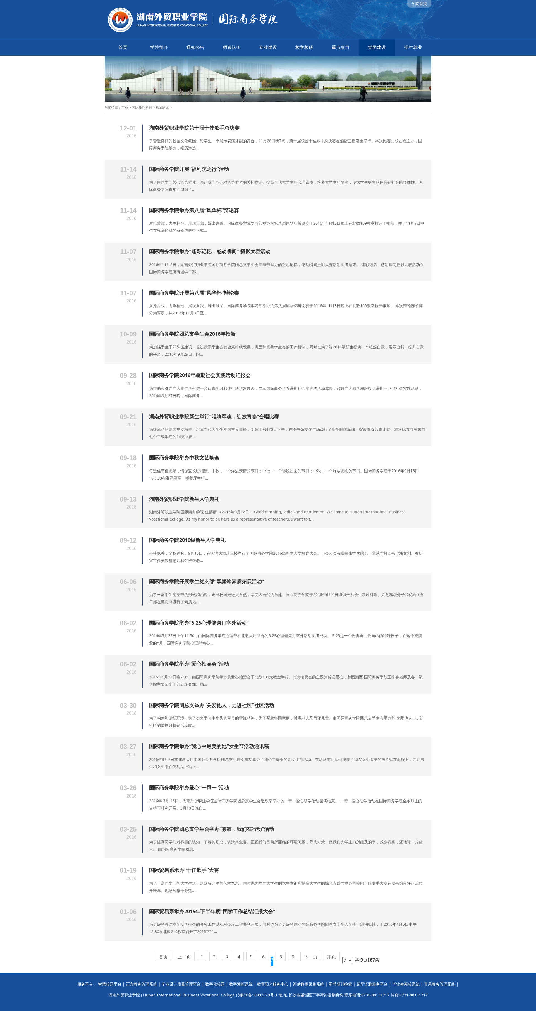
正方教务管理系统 (141, 984)
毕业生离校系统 (406, 984)
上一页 (184, 957)
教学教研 (304, 47)
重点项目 (341, 47)
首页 (122, 47)
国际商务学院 (142, 107)
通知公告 (195, 47)
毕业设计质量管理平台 (181, 984)
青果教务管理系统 (439, 984)
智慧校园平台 (109, 984)
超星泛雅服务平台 (372, 984)
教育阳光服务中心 (272, 984)
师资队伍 (232, 47)
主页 (124, 107)
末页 (331, 957)
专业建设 (268, 47)
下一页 (310, 957)
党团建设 (377, 47)
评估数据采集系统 (308, 984)
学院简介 (159, 47)
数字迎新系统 (241, 984)
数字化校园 (215, 984)
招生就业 (413, 47)
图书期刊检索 (340, 984)
